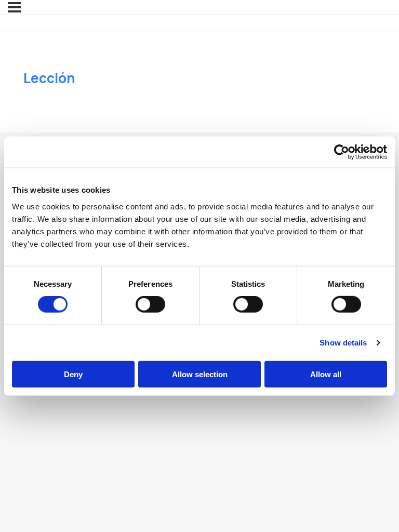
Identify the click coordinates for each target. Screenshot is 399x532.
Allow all (325, 373)
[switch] (150, 304)
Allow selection (200, 373)
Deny (73, 373)
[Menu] (14, 7)
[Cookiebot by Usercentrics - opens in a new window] (341, 152)
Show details (343, 342)
